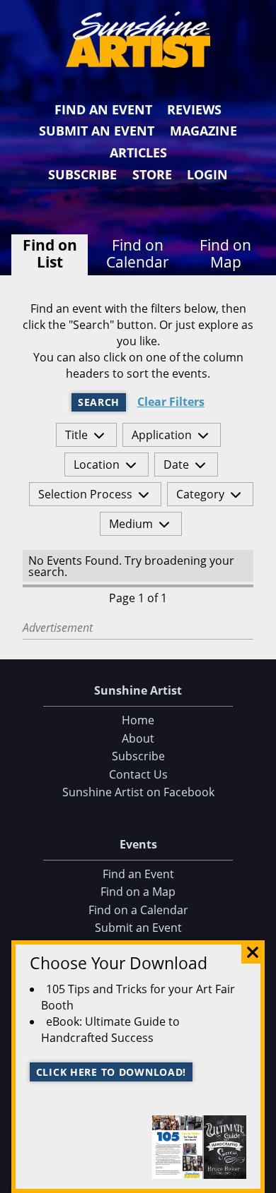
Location (97, 464)
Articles (138, 152)
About (138, 738)
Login (207, 174)
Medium (131, 523)
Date (176, 464)
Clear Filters (171, 402)
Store (152, 174)
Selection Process (85, 494)
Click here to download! (111, 1072)
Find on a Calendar (138, 910)
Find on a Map (138, 891)
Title (76, 434)
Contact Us (138, 774)
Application (162, 434)
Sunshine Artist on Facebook (138, 792)
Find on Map (225, 253)
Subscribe (82, 174)
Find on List (50, 253)
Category (200, 494)
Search (99, 402)
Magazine (203, 130)
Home (138, 720)
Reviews (194, 109)
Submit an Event (96, 130)
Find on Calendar (137, 253)
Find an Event (103, 109)
